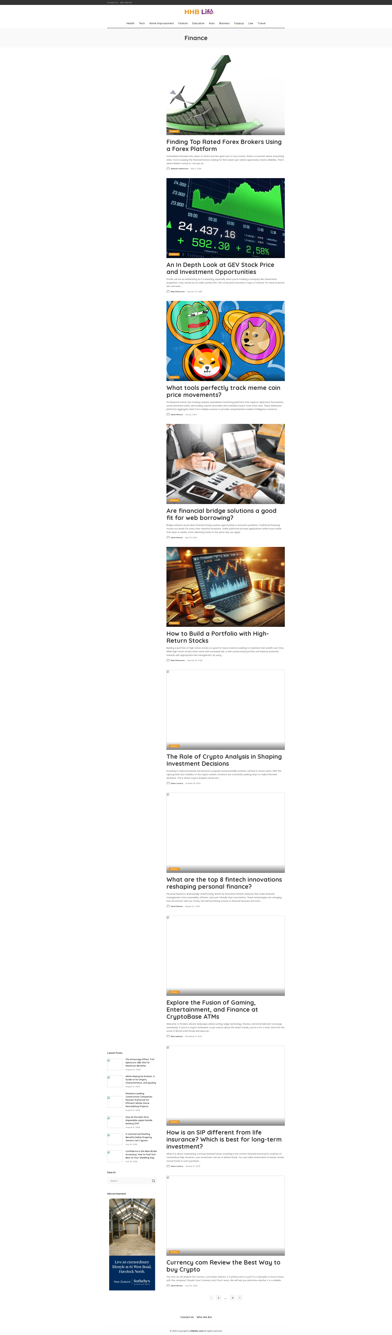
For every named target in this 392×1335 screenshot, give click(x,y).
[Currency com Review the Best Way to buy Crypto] (225, 1216)
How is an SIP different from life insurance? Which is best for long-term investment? (224, 1139)
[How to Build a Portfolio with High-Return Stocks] (225, 587)
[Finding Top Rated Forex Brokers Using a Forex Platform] (225, 95)
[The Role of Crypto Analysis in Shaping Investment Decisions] (225, 710)
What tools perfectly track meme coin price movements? (223, 391)
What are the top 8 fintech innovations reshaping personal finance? (224, 883)
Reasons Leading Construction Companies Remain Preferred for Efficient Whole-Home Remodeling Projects (139, 1100)
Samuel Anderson (179, 169)
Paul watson (177, 1036)
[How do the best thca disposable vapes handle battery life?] (115, 1122)
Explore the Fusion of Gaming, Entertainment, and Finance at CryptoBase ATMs (212, 1009)
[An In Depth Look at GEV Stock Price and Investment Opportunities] (225, 218)
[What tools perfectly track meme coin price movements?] (225, 341)
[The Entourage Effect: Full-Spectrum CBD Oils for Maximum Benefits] (115, 1064)
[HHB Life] (196, 11)
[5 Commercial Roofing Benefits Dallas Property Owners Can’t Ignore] (115, 1139)
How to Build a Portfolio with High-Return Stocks (217, 637)
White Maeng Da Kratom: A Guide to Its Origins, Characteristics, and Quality (141, 1079)
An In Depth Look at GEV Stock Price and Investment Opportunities (220, 268)
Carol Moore (177, 415)
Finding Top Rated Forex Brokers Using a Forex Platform (224, 145)
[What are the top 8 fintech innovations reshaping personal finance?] (225, 833)
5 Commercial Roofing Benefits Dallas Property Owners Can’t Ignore (139, 1137)
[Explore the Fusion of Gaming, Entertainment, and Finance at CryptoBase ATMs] (225, 956)
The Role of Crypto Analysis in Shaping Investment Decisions (224, 760)
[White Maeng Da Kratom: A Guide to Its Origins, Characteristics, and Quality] (115, 1081)
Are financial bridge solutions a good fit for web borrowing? (221, 514)
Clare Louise (177, 783)
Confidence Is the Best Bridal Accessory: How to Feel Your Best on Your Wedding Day (141, 1154)
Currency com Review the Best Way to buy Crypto (223, 1265)
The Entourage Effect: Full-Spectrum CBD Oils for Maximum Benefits (140, 1062)
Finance (174, 131)
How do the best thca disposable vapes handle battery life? (139, 1120)
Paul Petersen (178, 292)
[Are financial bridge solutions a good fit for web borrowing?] (225, 464)
